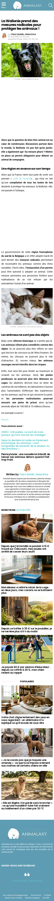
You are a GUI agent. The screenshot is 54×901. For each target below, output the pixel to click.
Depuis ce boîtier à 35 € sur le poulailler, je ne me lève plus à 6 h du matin (26, 630)
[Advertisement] (27, 110)
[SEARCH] (50, 5)
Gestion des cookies (13, 898)
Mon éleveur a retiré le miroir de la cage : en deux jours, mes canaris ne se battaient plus (26, 590)
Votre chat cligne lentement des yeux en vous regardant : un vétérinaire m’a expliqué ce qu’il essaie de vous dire (25, 720)
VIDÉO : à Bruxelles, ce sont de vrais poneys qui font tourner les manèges (23, 433)
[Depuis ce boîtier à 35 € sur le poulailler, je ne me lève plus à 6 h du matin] (27, 611)
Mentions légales (32, 898)
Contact (47, 895)
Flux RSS (46, 898)
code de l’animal (22, 178)
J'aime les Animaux (27, 880)
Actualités (23, 510)
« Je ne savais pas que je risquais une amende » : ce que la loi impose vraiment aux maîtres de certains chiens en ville (25, 762)
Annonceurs (36, 895)
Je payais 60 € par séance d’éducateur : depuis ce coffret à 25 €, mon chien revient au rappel (25, 670)
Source (5, 419)
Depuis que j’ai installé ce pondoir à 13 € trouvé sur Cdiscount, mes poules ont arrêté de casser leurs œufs (25, 549)
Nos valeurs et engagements (15, 895)
